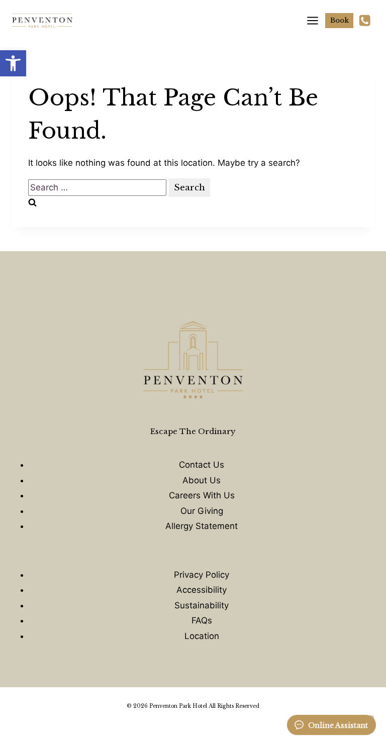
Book (339, 20)
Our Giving (201, 511)
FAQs (201, 620)
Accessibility (201, 590)
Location (201, 636)
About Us (201, 480)
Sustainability (201, 605)
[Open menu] (309, 20)
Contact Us (201, 465)
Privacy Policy (201, 575)
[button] (13, 63)
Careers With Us (202, 495)
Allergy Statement (201, 526)
